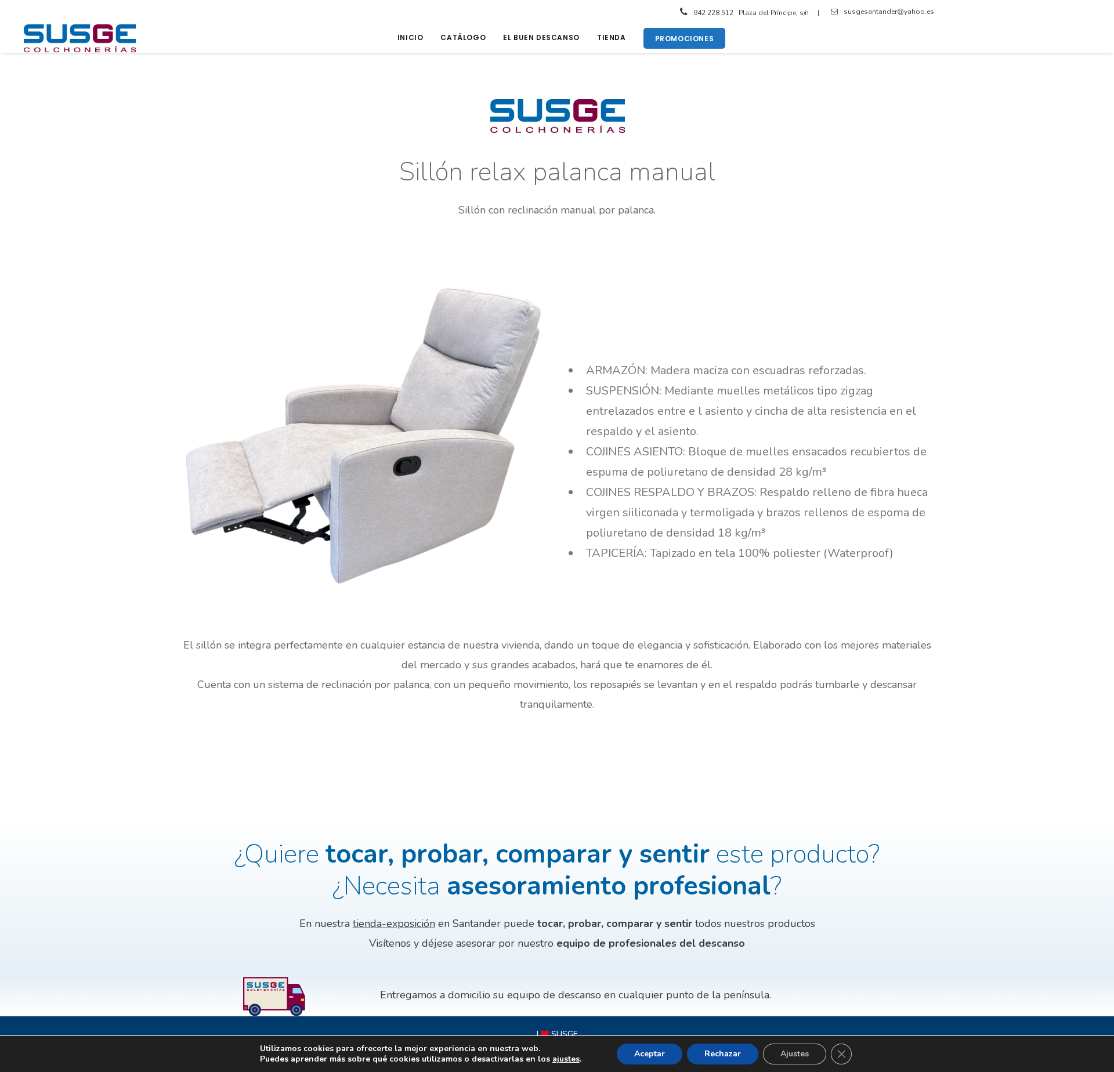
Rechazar (722, 1053)
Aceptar (649, 1053)
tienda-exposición (394, 923)
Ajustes (794, 1053)
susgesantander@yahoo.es (889, 11)
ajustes (566, 1059)
